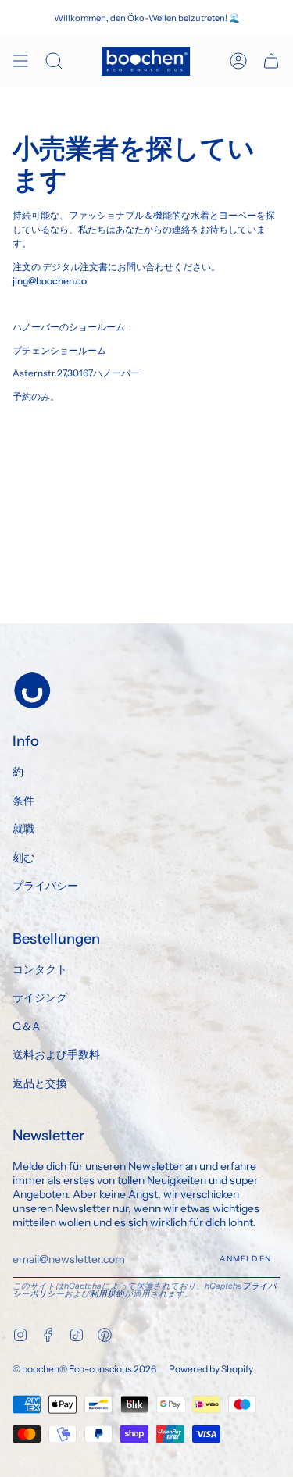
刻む (23, 858)
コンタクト (40, 969)
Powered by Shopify (211, 1369)
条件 (23, 801)
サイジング (40, 997)
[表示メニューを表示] (20, 61)
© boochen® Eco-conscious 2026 (84, 1369)
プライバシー (45, 886)
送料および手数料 (56, 1054)
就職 (23, 829)
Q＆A (26, 1026)
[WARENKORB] (271, 61)
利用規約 (107, 1294)
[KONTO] (238, 61)
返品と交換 (40, 1083)
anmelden (245, 1259)
